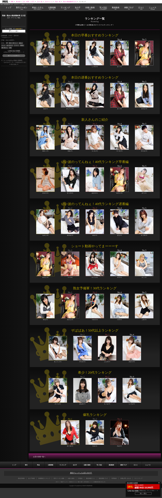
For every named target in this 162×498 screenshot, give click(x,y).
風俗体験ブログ (103, 478)
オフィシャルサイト (14, 55)
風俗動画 (115, 8)
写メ (103, 8)
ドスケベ (16, 45)
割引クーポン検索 (59, 478)
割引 (21, 8)
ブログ (129, 8)
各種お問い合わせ (125, 478)
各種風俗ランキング (44, 478)
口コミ (141, 8)
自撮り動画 (87, 465)
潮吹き (21, 43)
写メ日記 (99, 465)
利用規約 (114, 478)
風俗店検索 (21, 478)
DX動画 (80, 478)
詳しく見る (143, 493)
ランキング (65, 8)
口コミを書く (15, 31)
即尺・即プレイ (13, 43)
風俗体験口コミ (90, 478)
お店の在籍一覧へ (39, 457)
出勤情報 (50, 465)
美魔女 (22, 45)
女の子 (77, 8)
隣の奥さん (5, 47)
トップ (8, 8)
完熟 (10, 47)
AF (7, 43)
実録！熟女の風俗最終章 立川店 (14, 15)
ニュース (152, 8)
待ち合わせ (10, 45)
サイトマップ (138, 478)
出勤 (52, 8)
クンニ (3, 45)
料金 (37, 8)
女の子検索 (31, 478)
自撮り (90, 8)
